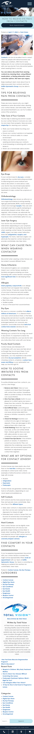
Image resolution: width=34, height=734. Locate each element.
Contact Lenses (13, 570)
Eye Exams (6, 589)
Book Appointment (17, 25)
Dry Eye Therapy (24, 570)
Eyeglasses (6, 593)
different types (18, 504)
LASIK (3, 232)
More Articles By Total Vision (17, 619)
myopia (19, 206)
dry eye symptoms (14, 358)
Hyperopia (6, 483)
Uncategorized (8, 597)
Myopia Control (8, 595)
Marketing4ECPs (14, 727)
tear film (12, 468)
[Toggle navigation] (30, 4)
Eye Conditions (8, 586)
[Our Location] (21, 731)
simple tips (5, 125)
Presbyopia (7, 485)
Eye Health (6, 591)
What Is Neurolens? (8, 664)
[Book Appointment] (12, 731)
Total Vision (24, 32)
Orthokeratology (7, 199)
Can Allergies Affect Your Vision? (14, 682)
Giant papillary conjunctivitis (11, 285)
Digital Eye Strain (8, 582)
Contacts (4, 57)
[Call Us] (4, 731)
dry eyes (21, 177)
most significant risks (8, 277)
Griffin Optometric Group (9, 86)
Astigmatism (7, 481)
